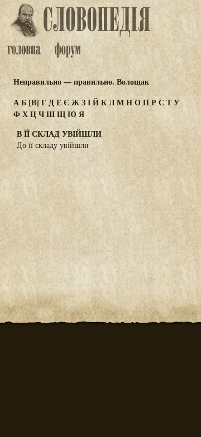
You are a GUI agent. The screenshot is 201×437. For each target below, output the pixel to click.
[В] (33, 102)
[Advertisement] (100, 214)
